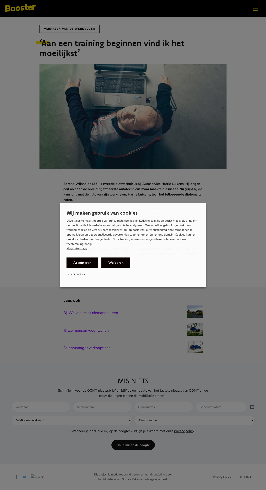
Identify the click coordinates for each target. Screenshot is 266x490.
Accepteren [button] (82, 262)
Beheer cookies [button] (75, 274)
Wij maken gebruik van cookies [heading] (102, 212)
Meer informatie (76, 248)
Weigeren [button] (115, 262)
